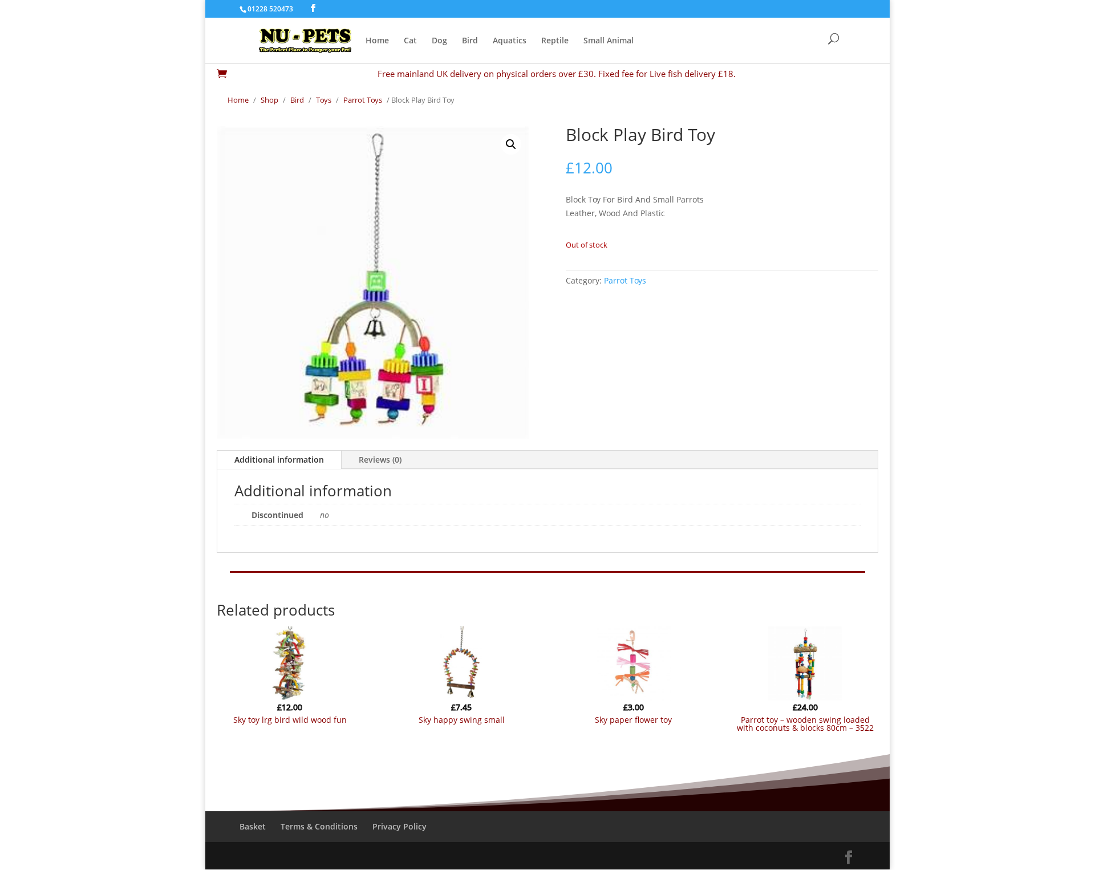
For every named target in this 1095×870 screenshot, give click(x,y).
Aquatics (509, 41)
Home (377, 41)
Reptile (555, 41)
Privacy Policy (399, 826)
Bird (470, 41)
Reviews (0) (380, 459)
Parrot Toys (362, 100)
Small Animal (608, 41)
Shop (269, 100)
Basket (253, 826)
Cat (410, 41)
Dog (439, 41)
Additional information (279, 459)
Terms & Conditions (319, 826)
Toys (323, 100)
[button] (511, 144)
